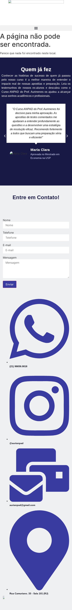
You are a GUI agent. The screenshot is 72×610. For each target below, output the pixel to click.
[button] (36, 28)
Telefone (8, 232)
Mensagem (10, 257)
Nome (6, 220)
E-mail (7, 245)
